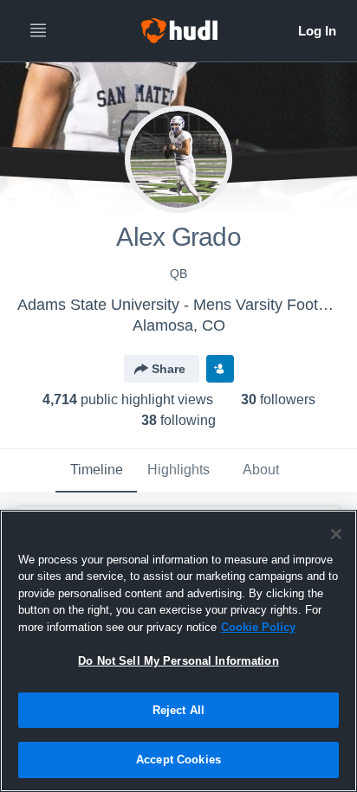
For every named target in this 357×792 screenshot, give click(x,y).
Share (168, 369)
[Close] (336, 534)
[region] (178, 651)
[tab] (96, 471)
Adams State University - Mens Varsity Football (179, 304)
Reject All (178, 710)
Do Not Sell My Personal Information (178, 660)
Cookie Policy (258, 627)
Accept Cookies (178, 759)
